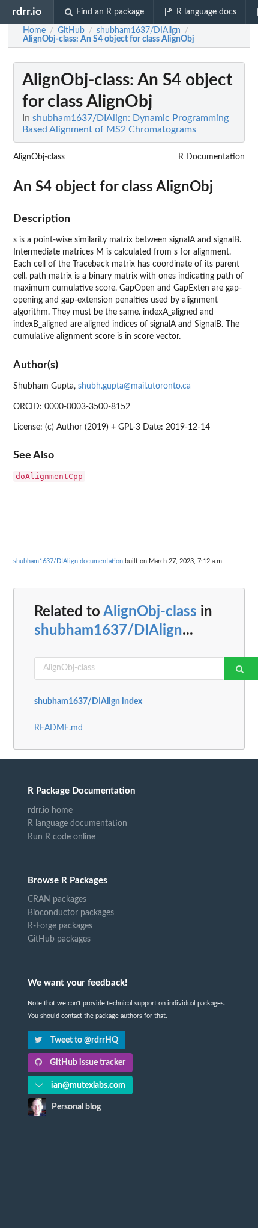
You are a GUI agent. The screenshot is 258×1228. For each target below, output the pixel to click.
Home (34, 30)
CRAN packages (57, 899)
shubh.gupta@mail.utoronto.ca (134, 386)
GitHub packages (59, 939)
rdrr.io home (50, 810)
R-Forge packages (60, 926)
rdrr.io (26, 12)
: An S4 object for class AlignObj (108, 39)
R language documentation (77, 823)
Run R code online (61, 837)
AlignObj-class (150, 612)
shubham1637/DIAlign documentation (68, 561)
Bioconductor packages (71, 913)
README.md (58, 728)
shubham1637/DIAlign (108, 630)
